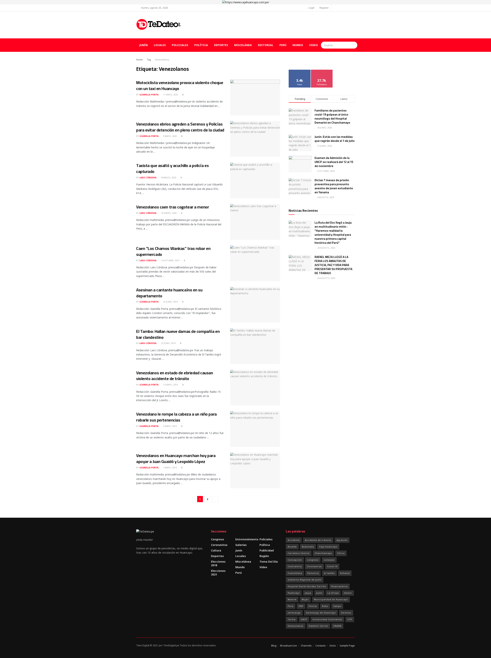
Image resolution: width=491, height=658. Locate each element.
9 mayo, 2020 (169, 136)
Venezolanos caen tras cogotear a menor (172, 207)
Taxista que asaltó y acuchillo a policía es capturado (172, 168)
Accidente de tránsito (318, 540)
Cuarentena (295, 573)
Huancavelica (339, 586)
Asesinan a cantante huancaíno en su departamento (169, 293)
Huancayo (294, 592)
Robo (325, 606)
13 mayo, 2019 (170, 384)
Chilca (341, 553)
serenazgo (294, 612)
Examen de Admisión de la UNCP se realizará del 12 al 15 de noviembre (334, 162)
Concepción (295, 559)
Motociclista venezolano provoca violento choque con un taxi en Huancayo (179, 86)
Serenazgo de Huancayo (321, 612)
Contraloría (295, 566)
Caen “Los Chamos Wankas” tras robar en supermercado (173, 251)
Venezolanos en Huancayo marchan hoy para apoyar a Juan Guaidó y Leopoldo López (175, 458)
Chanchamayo (323, 553)
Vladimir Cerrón (318, 625)
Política (201, 45)
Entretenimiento (246, 539)
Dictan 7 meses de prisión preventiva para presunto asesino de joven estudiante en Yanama (334, 186)
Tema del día (269, 561)
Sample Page (347, 645)
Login (311, 7)
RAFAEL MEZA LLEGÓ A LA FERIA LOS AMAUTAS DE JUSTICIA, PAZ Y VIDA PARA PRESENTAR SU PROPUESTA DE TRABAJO (333, 265)
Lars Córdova (148, 177)
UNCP (304, 619)
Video (313, 45)
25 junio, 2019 (170, 301)
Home (139, 59)
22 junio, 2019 (167, 343)
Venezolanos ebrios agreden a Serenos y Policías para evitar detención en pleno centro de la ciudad (180, 127)
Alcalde (292, 546)
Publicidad (267, 550)
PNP (301, 606)
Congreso (217, 539)
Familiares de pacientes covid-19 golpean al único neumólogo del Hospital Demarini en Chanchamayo (332, 116)
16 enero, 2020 (168, 213)
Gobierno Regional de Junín (304, 579)
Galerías (241, 545)
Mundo (297, 45)
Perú (282, 45)
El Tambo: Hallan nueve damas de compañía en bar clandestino (178, 334)
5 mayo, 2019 (169, 426)
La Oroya (333, 592)
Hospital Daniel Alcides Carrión (307, 586)
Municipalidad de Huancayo (331, 599)
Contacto (321, 645)
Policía (313, 606)
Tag (149, 59)
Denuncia (313, 573)
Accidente (294, 540)
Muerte (292, 599)
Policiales (180, 45)
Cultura (216, 550)
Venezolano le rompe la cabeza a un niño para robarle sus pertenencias (176, 417)
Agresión (342, 540)
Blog (273, 645)
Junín (143, 45)
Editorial (265, 45)
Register (324, 7)
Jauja (308, 592)
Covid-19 (332, 566)
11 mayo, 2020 (170, 94)
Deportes (221, 45)
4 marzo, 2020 (168, 177)
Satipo (337, 606)
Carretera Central (299, 553)
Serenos (346, 612)
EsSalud (345, 573)
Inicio (333, 645)
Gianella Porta (149, 94)
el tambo (329, 573)
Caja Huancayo (328, 546)
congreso (313, 559)
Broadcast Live (288, 645)
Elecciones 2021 (218, 572)
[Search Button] (353, 45)
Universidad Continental (327, 619)
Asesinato (308, 546)
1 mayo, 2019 (169, 467)
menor (348, 592)
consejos (329, 559)
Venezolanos (162, 59)
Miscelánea (243, 45)
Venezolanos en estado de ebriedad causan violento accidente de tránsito (174, 376)
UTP (349, 619)
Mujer (305, 599)
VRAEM (337, 625)
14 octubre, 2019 (169, 260)
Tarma (292, 619)
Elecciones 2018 (218, 563)
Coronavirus (219, 545)
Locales (160, 45)
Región (264, 556)
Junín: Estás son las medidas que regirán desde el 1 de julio (335, 139)
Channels (306, 645)
